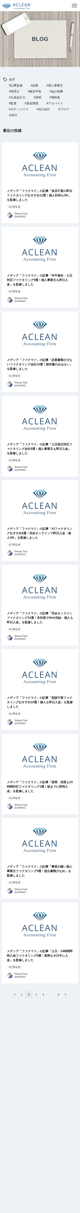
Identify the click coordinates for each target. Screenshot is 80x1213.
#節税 (37, 97)
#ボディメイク (18, 109)
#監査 (13, 103)
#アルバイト (55, 103)
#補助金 (54, 97)
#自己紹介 (43, 109)
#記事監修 (16, 85)
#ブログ (63, 109)
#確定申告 (34, 91)
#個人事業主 (55, 85)
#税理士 (14, 91)
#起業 (34, 85)
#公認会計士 (17, 97)
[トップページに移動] (15, 5)
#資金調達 (31, 103)
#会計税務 (56, 91)
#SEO (13, 115)
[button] (74, 5)
